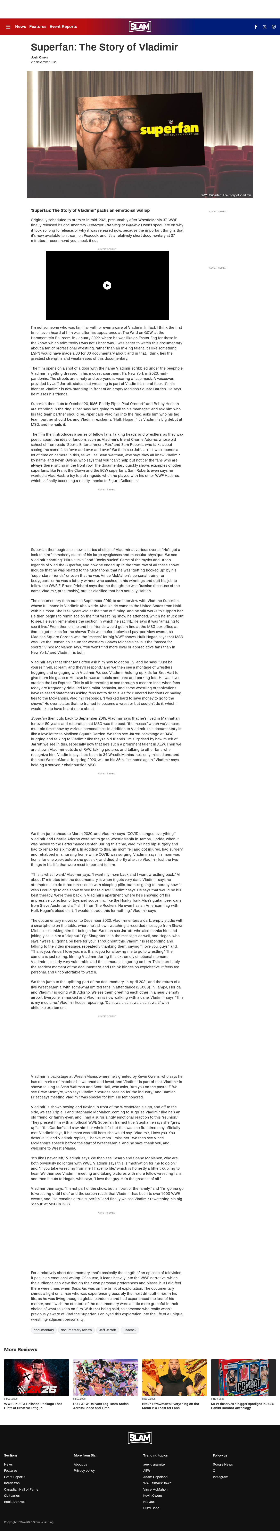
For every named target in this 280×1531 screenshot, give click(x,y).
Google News (223, 1464)
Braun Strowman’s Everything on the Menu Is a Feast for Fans (170, 1406)
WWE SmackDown (157, 1483)
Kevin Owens (153, 1496)
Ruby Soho (151, 1508)
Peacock (130, 1330)
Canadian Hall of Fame (21, 1489)
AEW (146, 1471)
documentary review (76, 1330)
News (20, 26)
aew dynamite (154, 1464)
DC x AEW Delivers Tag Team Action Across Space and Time (101, 1406)
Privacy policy (84, 1471)
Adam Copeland (155, 1477)
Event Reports (63, 26)
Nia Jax (149, 1502)
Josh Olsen (39, 57)
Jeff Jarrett (107, 1330)
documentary (44, 1330)
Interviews (12, 1483)
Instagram (220, 1477)
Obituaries (12, 1496)
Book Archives (14, 1502)
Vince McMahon (155, 1489)
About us (80, 1464)
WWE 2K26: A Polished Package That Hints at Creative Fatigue (33, 1406)
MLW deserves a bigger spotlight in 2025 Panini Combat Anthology (242, 1406)
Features (37, 26)
